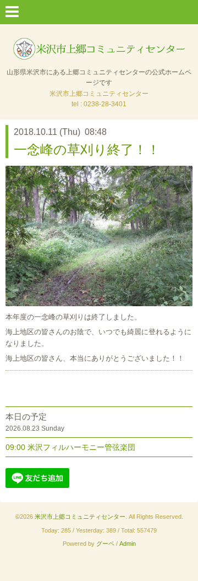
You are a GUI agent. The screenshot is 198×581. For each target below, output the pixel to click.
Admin (127, 543)
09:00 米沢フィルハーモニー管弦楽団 (70, 447)
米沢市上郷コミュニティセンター (80, 516)
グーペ (105, 543)
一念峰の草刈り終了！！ (87, 149)
